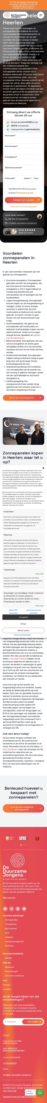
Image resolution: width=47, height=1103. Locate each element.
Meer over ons (9, 898)
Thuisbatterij (11, 924)
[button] (43, 468)
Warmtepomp (11, 928)
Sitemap (6, 1097)
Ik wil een (21, 193)
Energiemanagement (14, 941)
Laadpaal (9, 937)
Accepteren (23, 617)
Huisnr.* (27, 178)
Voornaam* (10, 135)
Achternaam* (11, 146)
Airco (7, 933)
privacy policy (30, 189)
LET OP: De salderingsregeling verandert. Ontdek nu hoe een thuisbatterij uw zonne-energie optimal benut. (23, 5)
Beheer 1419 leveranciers (13, 611)
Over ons (7, 963)
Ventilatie (9, 946)
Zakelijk (8, 958)
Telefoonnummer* (13, 167)
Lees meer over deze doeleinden (33, 611)
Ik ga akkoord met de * (23, 189)
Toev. (36, 178)
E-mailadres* (11, 157)
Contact (6, 985)
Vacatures (9, 967)
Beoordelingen (11, 971)
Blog (5, 980)
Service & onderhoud (14, 976)
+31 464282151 (10, 1063)
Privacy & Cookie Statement (23, 1097)
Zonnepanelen (11, 920)
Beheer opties (23, 630)
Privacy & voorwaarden (22, 635)
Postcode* (10, 178)
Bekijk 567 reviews (26, 233)
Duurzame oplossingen (13, 915)
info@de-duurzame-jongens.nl (22, 223)
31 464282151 (22, 219)
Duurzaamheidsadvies (13, 953)
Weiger (23, 624)
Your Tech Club (9, 1091)
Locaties (7, 989)
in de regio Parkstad (18, 659)
